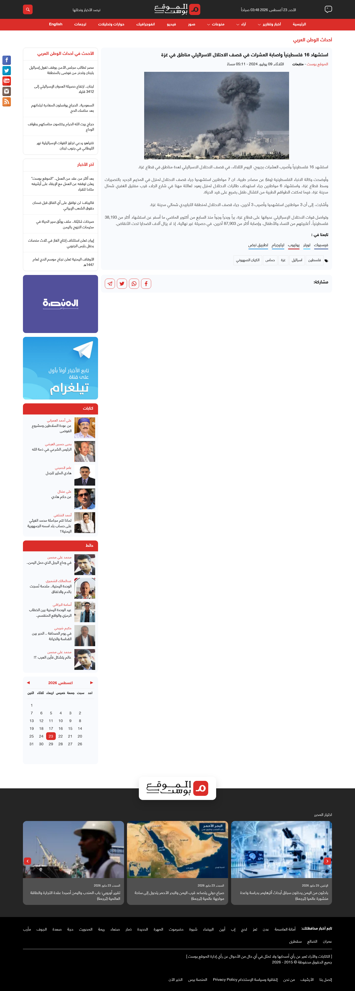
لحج (244, 928)
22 (60, 735)
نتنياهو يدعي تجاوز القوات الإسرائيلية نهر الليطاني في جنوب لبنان (65, 145)
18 (41, 728)
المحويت (85, 928)
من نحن (289, 979)
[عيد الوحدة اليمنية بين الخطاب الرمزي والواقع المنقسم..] (84, 612)
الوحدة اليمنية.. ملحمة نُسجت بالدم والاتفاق (50, 588)
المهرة (158, 928)
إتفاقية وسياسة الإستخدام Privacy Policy (245, 979)
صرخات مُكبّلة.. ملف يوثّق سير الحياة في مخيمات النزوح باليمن (65, 224)
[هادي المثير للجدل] (84, 475)
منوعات (218, 24)
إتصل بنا (326, 979)
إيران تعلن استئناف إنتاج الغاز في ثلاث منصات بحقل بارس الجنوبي (61, 243)
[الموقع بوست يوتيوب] (6, 81)
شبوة (193, 928)
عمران (327, 940)
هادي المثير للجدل (58, 472)
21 (70, 735)
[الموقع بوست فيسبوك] (6, 60)
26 (80, 743)
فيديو (171, 24)
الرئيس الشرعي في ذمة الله (51, 449)
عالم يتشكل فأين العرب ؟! (52, 657)
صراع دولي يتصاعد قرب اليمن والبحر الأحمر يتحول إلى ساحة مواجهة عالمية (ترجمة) (179, 895)
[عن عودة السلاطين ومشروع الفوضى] (84, 427)
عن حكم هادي (61, 496)
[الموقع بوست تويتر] (6, 70)
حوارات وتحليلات (111, 24)
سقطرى (295, 940)
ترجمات (80, 24)
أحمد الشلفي (62, 514)
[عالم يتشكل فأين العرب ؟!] (84, 659)
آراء (243, 24)
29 (51, 743)
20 (80, 735)
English (55, 24)
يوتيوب (293, 244)
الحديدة (142, 928)
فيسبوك (321, 244)
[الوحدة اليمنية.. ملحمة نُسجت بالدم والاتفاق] (84, 588)
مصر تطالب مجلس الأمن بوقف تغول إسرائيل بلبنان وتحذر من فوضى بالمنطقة (61, 70)
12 (41, 720)
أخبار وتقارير (272, 24)
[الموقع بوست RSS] (6, 101)
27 (70, 743)
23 (51, 735)
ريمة (101, 928)
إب (233, 928)
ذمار (129, 928)
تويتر (306, 244)
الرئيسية (299, 24)
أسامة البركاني (62, 604)
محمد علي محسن (59, 556)
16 (60, 728)
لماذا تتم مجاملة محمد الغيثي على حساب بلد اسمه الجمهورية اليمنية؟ (49, 525)
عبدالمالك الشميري (58, 580)
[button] (327, 861)
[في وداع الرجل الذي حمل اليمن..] (84, 564)
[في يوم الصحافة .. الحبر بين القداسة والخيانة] (84, 635)
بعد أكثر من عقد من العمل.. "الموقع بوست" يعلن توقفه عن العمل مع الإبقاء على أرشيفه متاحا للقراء (62, 183)
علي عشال (64, 491)
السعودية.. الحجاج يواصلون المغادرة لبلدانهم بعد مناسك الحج (62, 107)
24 (41, 735)
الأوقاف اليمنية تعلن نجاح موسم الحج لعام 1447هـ (63, 261)
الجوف (42, 928)
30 (41, 743)
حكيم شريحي (62, 627)
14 (80, 728)
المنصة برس (197, 979)
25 (31, 735)
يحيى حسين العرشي (58, 443)
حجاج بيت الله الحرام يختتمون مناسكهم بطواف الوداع (61, 126)
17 (51, 728)
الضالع (312, 940)
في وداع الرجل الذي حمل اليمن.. (49, 562)
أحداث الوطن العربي (312, 40)
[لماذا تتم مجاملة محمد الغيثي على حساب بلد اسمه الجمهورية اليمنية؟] (84, 523)
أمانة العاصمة (285, 928)
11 (51, 720)
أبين (222, 928)
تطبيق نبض (258, 244)
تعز (255, 928)
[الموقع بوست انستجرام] (6, 91)
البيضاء (208, 928)
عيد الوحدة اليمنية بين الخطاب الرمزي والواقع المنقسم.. (50, 612)
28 (60, 743)
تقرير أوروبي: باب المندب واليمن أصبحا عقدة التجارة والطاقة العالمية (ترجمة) (75, 895)
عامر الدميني (63, 467)
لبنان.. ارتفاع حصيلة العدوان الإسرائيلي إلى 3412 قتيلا (64, 88)
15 (70, 728)
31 (31, 743)
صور (191, 24)
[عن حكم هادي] (84, 498)
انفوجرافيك (145, 24)
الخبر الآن (176, 979)
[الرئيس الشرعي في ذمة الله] (84, 451)
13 (31, 720)
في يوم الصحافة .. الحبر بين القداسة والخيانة (51, 635)
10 (60, 720)
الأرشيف (307, 979)
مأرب (27, 928)
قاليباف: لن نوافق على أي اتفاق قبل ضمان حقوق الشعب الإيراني (63, 205)
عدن (266, 928)
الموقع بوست (317, 63)
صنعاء (115, 928)
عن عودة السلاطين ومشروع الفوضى (51, 427)
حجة (70, 928)
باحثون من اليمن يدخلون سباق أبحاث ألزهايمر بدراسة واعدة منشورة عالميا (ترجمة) (284, 895)
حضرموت (176, 928)
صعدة (57, 928)
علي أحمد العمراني (59, 419)
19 (31, 728)
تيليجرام (278, 244)
